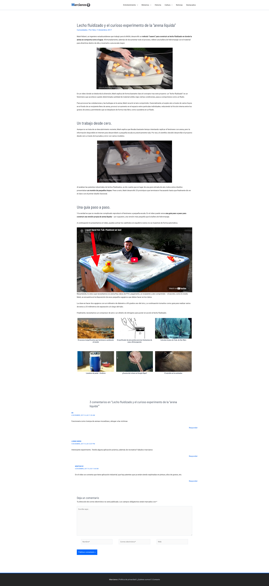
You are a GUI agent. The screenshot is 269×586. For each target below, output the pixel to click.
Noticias (179, 5)
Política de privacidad (127, 579)
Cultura (167, 5)
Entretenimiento (129, 5)
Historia (158, 5)
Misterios (145, 5)
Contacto (156, 579)
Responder (193, 428)
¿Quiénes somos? (144, 579)
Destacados (191, 5)
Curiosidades (82, 30)
